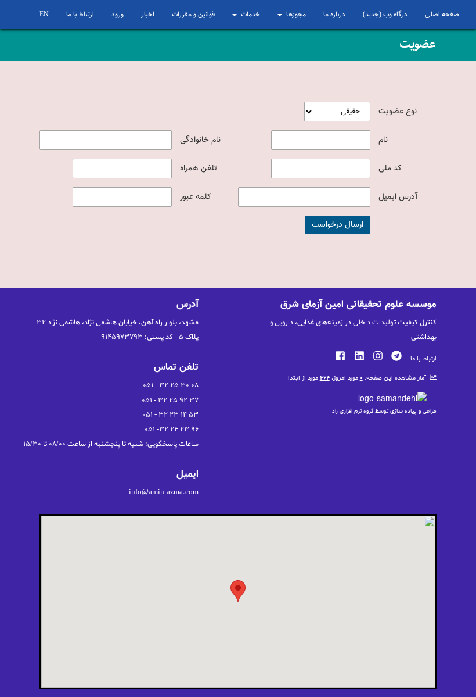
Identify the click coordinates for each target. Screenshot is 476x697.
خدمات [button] (250, 14)
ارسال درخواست (337, 225)
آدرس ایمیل (397, 197)
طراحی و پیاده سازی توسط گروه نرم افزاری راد (384, 411)
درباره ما (334, 14)
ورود (117, 14)
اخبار (147, 14)
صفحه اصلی (442, 14)
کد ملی (390, 168)
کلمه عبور (195, 197)
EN (44, 14)
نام (383, 140)
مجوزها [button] (296, 14)
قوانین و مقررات (193, 14)
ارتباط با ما (80, 14)
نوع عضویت (397, 111)
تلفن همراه (198, 168)
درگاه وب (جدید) (385, 14)
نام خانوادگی (200, 140)
